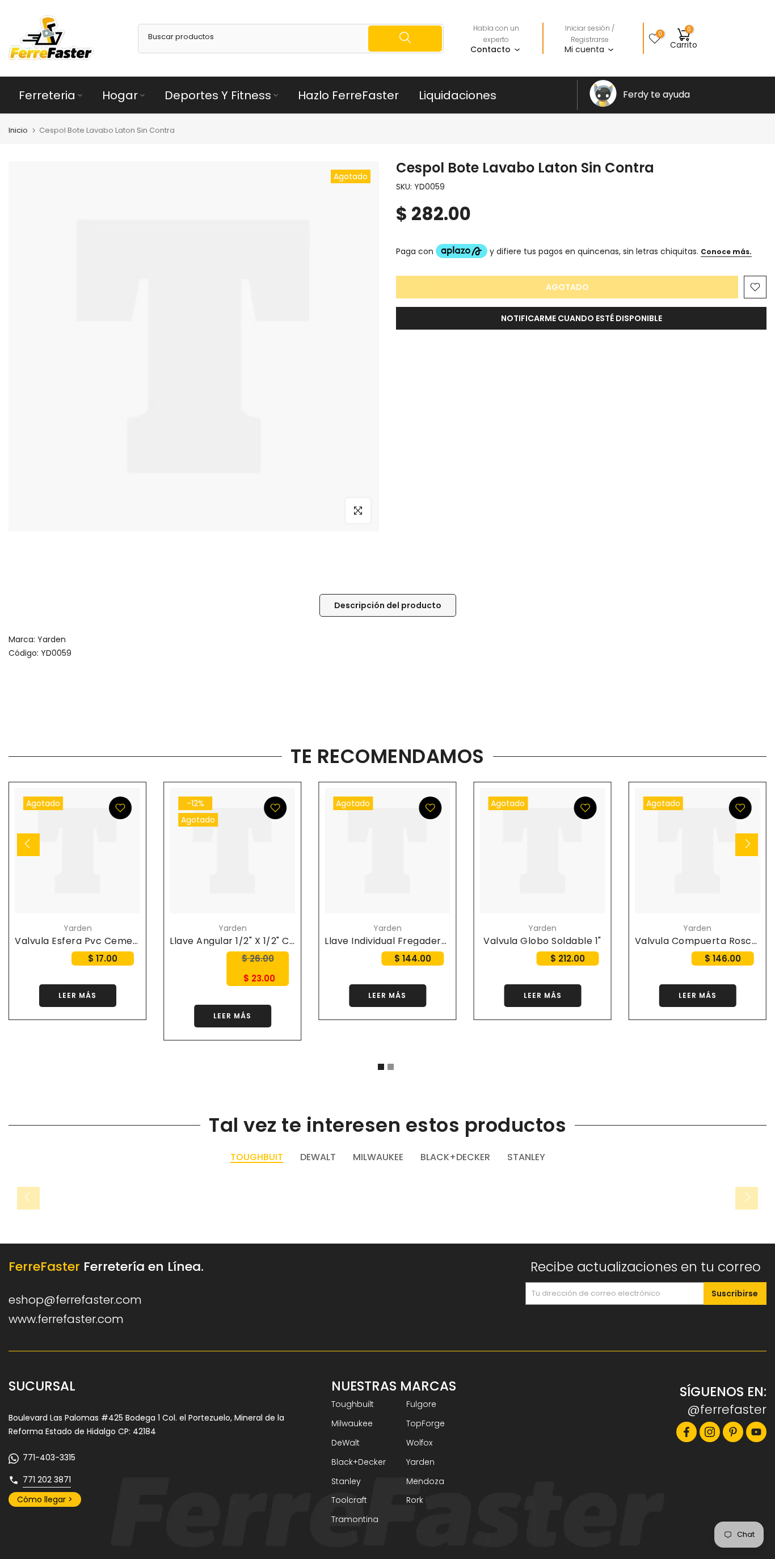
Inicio (18, 130)
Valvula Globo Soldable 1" (542, 940)
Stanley (346, 1481)
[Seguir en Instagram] (710, 1432)
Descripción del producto (387, 605)
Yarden (51, 639)
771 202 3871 (47, 1479)
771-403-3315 (49, 1457)
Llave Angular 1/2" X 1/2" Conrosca (249, 940)
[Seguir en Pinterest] (733, 1432)
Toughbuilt (352, 1404)
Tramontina (354, 1519)
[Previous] (28, 844)
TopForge (425, 1423)
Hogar (120, 95)
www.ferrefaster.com (66, 1319)
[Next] (746, 844)
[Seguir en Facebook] (686, 1432)
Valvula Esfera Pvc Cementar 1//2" (96, 940)
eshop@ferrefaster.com (75, 1300)
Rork (414, 1500)
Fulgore (421, 1404)
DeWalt (345, 1442)
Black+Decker (358, 1462)
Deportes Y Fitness (218, 95)
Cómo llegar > (45, 1499)
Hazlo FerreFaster (348, 95)
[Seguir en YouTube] (756, 1432)
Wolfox (419, 1442)
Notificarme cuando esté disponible (581, 318)
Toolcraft (349, 1500)
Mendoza (425, 1481)
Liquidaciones (457, 95)
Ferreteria (47, 95)
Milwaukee (352, 1423)
